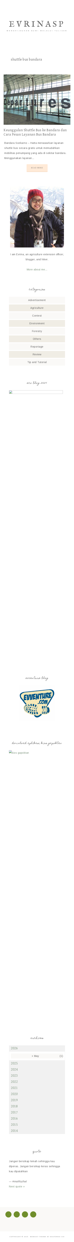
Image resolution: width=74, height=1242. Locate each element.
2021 (14, 1088)
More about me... (37, 269)
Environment (37, 323)
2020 (14, 1094)
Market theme (38, 1237)
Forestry (37, 331)
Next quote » (17, 1186)
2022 (14, 1082)
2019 (14, 1100)
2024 (14, 1070)
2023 (14, 1076)
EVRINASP (37, 24)
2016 (14, 1119)
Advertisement (37, 300)
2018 (14, 1106)
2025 (14, 1063)
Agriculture (37, 307)
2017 (14, 1112)
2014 (14, 1131)
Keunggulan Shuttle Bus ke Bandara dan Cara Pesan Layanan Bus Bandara (35, 132)
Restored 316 (57, 1237)
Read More (37, 168)
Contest (37, 315)
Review (37, 354)
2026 (14, 1048)
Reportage (37, 346)
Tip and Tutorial (37, 362)
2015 (14, 1125)
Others (37, 338)
